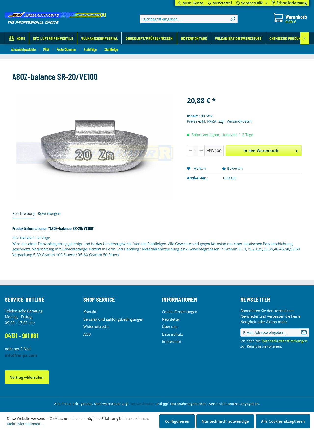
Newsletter (171, 319)
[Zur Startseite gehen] (55, 18)
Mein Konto (193, 3)
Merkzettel (220, 3)
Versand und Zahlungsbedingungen (113, 319)
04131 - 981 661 (21, 335)
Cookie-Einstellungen (179, 311)
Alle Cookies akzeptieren (283, 421)
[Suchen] (232, 19)
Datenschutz (172, 334)
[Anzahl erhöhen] (201, 150)
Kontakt (89, 311)
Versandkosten (142, 403)
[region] (94, 148)
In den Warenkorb (260, 150)
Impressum (171, 341)
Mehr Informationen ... (25, 423)
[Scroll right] (304, 38)
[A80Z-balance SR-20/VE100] (94, 148)
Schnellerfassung (291, 3)
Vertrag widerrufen (27, 377)
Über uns (169, 326)
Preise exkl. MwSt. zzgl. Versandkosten (219, 121)
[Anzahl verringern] (190, 150)
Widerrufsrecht (96, 326)
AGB (87, 334)
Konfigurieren (177, 421)
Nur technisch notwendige (225, 421)
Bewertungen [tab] (49, 213)
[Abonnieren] (304, 333)
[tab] (23, 213)
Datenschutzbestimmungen (284, 341)
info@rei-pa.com (21, 355)
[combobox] (184, 19)
